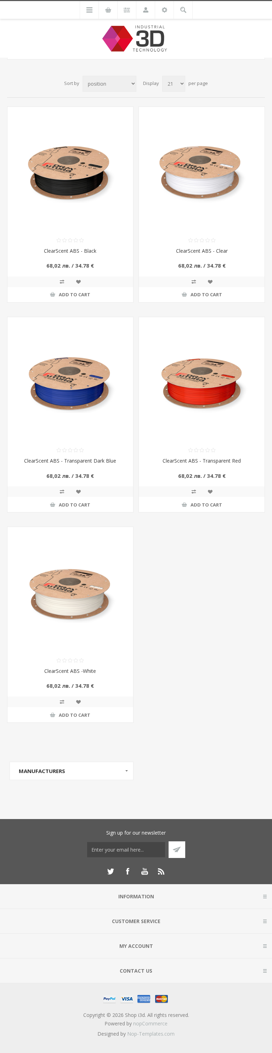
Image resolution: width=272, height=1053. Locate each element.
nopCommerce (150, 1023)
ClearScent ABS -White (70, 671)
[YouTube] (144, 871)
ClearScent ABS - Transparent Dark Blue (70, 460)
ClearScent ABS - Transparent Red (202, 460)
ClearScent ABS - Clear (202, 250)
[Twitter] (110, 871)
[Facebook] (127, 871)
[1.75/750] (70, 170)
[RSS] (161, 871)
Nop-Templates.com (151, 1033)
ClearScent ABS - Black (70, 250)
